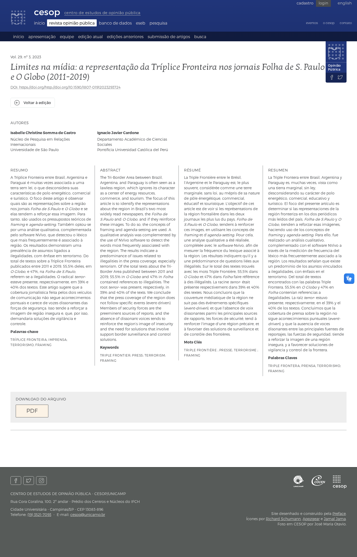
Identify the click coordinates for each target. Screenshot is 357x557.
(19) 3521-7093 (39, 514)
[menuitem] (39, 22)
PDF (32, 410)
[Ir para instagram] (41, 480)
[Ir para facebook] (15, 480)
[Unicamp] (298, 481)
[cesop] (340, 482)
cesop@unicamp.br (87, 514)
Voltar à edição (37, 102)
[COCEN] (318, 480)
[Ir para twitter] (28, 480)
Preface (339, 513)
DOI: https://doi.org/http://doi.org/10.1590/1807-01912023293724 (65, 87)
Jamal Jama (335, 518)
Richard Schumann (283, 518)
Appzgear (311, 518)
